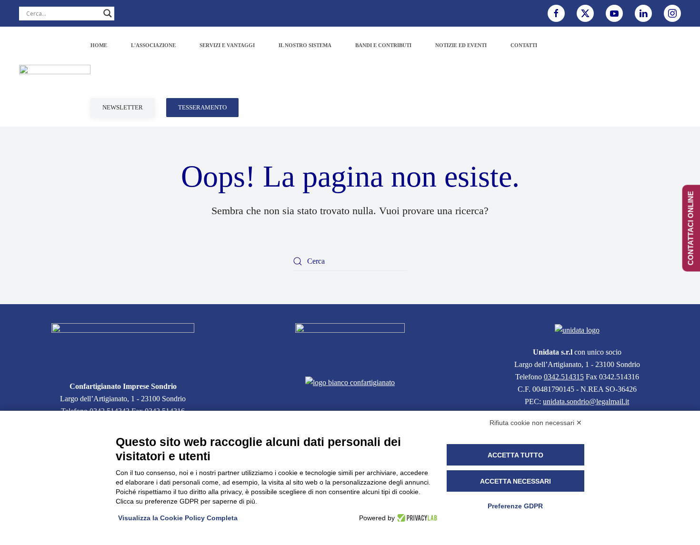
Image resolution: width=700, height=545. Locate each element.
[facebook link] (556, 13)
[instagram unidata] (672, 13)
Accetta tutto (515, 455)
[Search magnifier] (107, 13)
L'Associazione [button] (153, 45)
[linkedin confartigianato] (643, 13)
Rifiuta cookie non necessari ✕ (536, 422)
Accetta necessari (515, 481)
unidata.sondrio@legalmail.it (586, 401)
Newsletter (122, 107)
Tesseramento (202, 107)
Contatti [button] (523, 45)
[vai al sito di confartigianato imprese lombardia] (350, 344)
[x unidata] (585, 13)
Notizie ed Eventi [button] (461, 45)
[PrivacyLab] (416, 518)
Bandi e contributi (383, 45)
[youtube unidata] (614, 13)
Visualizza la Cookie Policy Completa (178, 518)
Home (98, 45)
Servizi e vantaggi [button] (227, 45)
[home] (122, 346)
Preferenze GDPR (515, 506)
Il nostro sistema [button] (305, 45)
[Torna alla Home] (54, 77)
